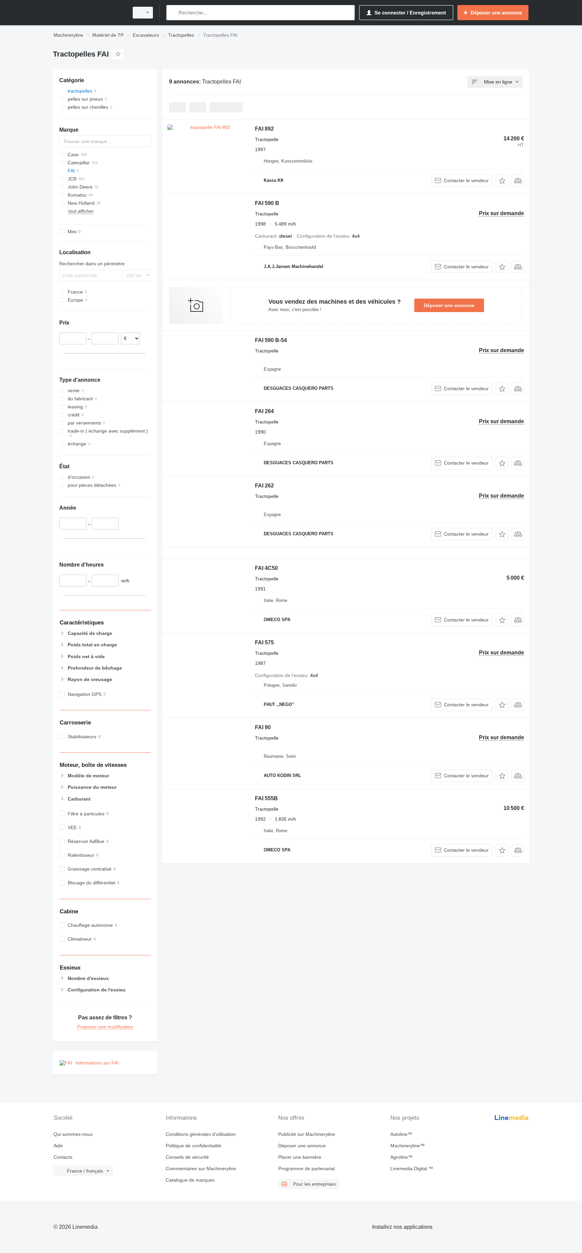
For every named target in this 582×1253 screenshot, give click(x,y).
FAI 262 (264, 485)
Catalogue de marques (190, 1180)
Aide (58, 1145)
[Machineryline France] (89, 13)
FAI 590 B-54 (271, 340)
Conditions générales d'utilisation (201, 1134)
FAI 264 (264, 411)
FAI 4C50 (266, 568)
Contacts (63, 1157)
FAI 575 (264, 642)
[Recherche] (173, 12)
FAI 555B (266, 798)
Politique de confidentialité (193, 1145)
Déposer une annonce (449, 305)
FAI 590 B (267, 203)
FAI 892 (264, 129)
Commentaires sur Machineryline (201, 1168)
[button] (502, 180)
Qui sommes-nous (73, 1134)
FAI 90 (263, 727)
